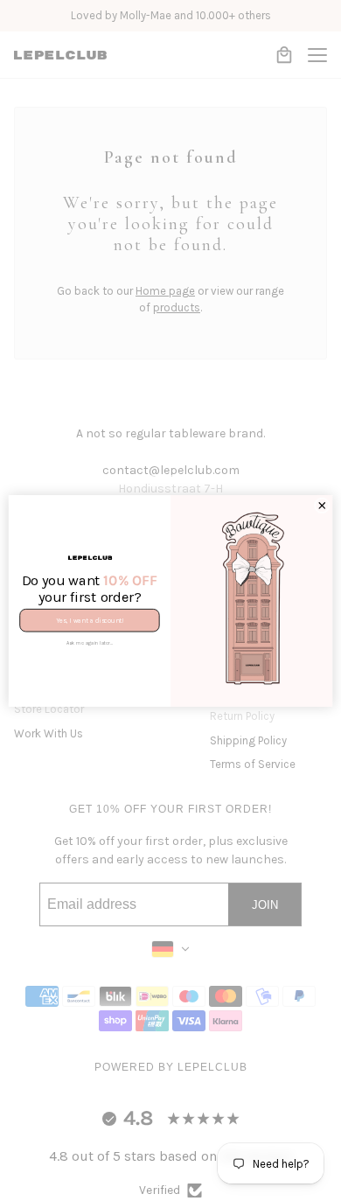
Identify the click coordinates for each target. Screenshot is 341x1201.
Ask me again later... (90, 642)
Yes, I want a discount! (89, 620)
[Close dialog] (322, 506)
